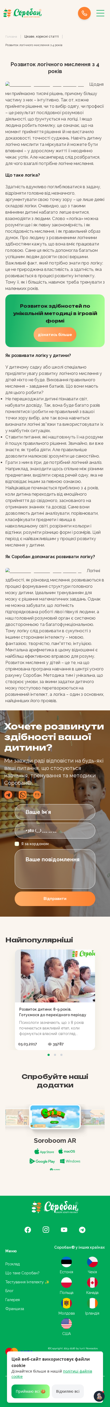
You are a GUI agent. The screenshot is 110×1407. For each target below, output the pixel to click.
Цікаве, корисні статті (41, 36)
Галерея (12, 1300)
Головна (11, 36)
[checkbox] (17, 844)
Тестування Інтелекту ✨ (27, 1282)
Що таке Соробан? (22, 1273)
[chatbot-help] (99, 1396)
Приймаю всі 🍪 (30, 1391)
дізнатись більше (55, 335)
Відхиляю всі (68, 1391)
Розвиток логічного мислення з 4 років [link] (33, 45)
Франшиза (14, 1309)
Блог (9, 1291)
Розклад (12, 1264)
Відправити (55, 899)
